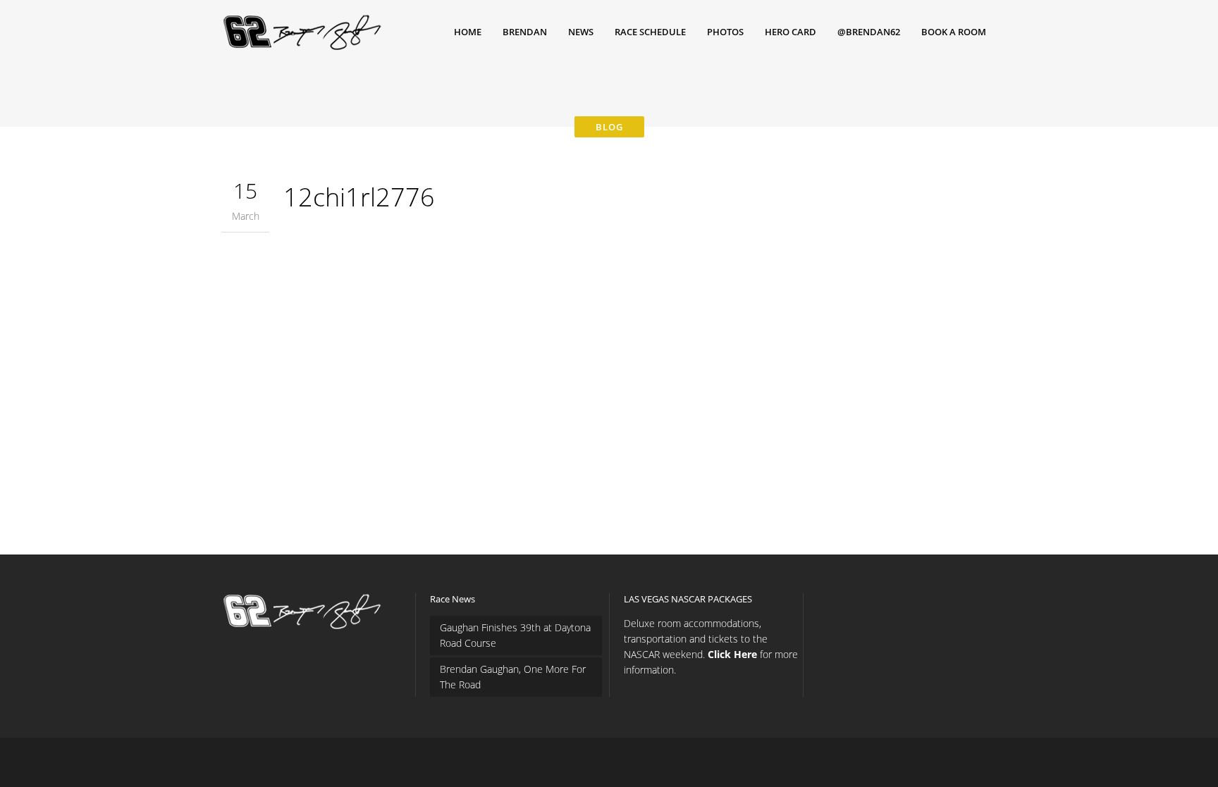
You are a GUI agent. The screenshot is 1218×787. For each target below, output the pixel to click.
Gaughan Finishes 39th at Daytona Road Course (515, 635)
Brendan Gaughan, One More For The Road (513, 676)
